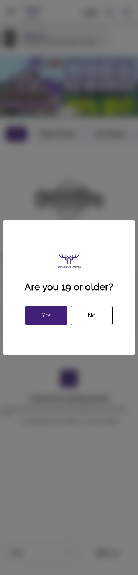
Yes (46, 315)
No (91, 315)
